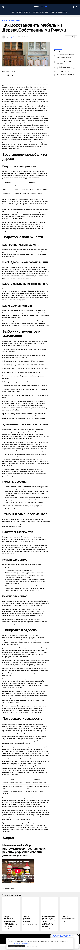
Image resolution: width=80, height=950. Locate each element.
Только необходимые (32, 946)
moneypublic (11, 37)
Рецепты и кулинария (59, 12)
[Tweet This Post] (69, 36)
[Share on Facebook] (66, 36)
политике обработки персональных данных (19, 943)
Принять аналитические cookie (16, 946)
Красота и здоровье (40, 12)
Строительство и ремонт (21, 12)
